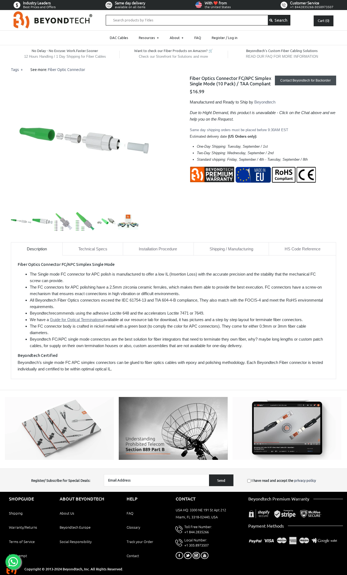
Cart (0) (323, 20)
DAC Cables (119, 38)
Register (218, 38)
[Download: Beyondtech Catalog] (59, 458)
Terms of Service (22, 542)
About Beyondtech (82, 498)
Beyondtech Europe (75, 527)
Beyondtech (264, 102)
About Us (67, 513)
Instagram (196, 555)
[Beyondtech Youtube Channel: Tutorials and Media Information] (287, 458)
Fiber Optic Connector (66, 69)
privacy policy (305, 480)
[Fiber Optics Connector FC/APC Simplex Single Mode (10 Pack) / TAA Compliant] (84, 78)
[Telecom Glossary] (173, 458)
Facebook (179, 555)
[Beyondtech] (53, 14)
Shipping (16, 513)
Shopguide (21, 498)
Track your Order (140, 542)
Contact (133, 556)
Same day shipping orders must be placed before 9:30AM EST (239, 130)
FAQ (197, 38)
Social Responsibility (76, 542)
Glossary (133, 527)
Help (132, 498)
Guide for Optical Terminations (76, 319)
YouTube (204, 555)
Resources (149, 38)
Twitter (188, 555)
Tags (17, 69)
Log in (232, 38)
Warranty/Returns (23, 527)
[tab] (37, 249)
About (177, 38)
